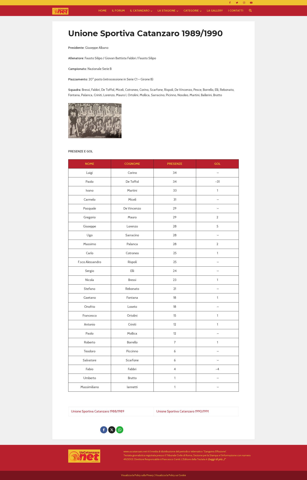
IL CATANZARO (140, 10)
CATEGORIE (191, 10)
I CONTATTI (235, 10)
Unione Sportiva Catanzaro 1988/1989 (97, 411)
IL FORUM (118, 10)
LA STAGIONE (167, 10)
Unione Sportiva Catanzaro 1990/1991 (182, 411)
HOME (102, 10)
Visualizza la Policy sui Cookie (170, 475)
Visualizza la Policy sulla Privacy (137, 475)
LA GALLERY (215, 10)
